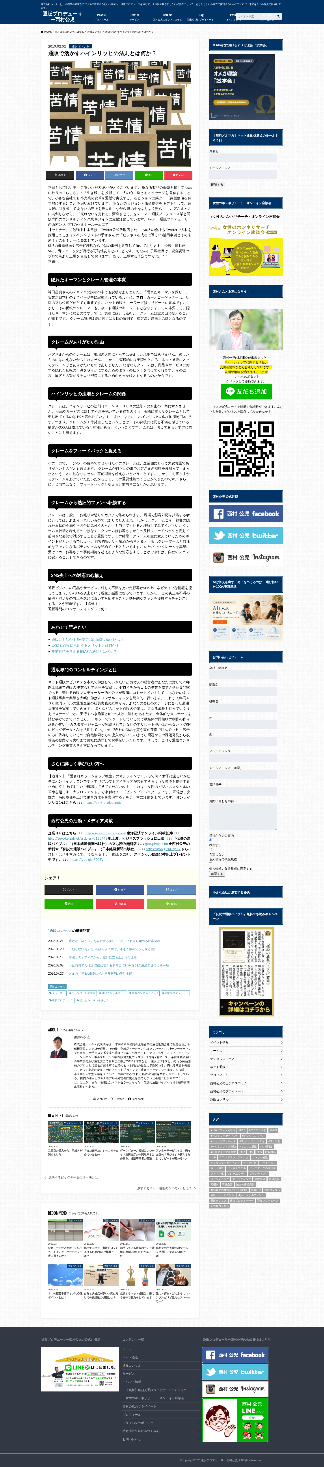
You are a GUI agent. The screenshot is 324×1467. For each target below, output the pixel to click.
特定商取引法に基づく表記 (141, 1431)
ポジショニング (219, 1179)
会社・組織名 (218, 668)
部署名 (213, 684)
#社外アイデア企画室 (223, 1152)
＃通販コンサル (219, 1206)
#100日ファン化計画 (222, 1130)
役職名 (213, 701)
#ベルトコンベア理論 (223, 1146)
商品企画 (227, 1184)
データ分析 (249, 1162)
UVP (213, 1157)
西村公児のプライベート (200, 16)
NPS (259, 1152)
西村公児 (82, 1037)
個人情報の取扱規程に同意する (230, 868)
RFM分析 (270, 1152)
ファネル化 (217, 1173)
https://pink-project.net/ (103, 802)
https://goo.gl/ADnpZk (163, 849)
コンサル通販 (260, 1157)
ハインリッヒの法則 (83, 993)
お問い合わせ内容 (221, 801)
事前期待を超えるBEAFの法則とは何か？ (84, 651)
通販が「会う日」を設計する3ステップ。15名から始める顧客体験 (114, 941)
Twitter (119, 1099)
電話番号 (215, 784)
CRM (242, 1152)
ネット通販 (217, 1067)
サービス (135, 16)
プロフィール (101, 16)
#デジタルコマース (253, 1135)
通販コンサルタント (114, 993)
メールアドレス (220, 168)
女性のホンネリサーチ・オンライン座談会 (155, 1398)
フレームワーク (236, 1173)
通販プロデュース (62, 1000)
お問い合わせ (266, 16)
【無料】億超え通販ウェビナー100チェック (156, 1390)
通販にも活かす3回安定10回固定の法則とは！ (88, 639)
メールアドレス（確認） (226, 768)
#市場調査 (266, 1146)
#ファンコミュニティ (252, 1141)
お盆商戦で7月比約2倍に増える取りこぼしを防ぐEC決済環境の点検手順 (119, 965)
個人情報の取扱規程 (223, 859)
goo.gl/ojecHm (156, 843)
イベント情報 (233, 16)
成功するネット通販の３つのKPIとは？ (164, 1188)
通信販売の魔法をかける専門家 (229, 1190)
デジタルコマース (222, 1059)
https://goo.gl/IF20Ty (87, 859)
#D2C (242, 1130)
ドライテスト (268, 1162)
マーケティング (242, 1179)
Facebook (138, 1099)
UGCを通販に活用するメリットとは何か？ (85, 645)
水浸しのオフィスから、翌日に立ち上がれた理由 (103, 957)
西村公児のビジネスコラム (167, 16)
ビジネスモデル (236, 1168)
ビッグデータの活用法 (262, 1168)
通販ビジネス (218, 1200)
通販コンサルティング (145, 993)
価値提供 (274, 1179)
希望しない (217, 854)
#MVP (273, 1130)
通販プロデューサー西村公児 (219, 1460)
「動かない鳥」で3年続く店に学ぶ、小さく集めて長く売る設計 (113, 949)
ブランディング (258, 1173)
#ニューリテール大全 (223, 1141)
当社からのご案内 (221, 835)
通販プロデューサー (176, 993)
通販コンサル (60, 930)
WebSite (102, 1099)
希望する (215, 845)
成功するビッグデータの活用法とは (73, 1177)
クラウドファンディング (233, 1157)
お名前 (213, 151)
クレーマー (58, 993)
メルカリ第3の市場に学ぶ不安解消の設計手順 (100, 973)
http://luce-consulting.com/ (105, 833)
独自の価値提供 (245, 1184)
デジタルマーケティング (225, 1162)
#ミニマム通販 (248, 1146)
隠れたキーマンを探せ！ (94, 1000)
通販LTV (256, 1190)
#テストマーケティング (224, 1135)
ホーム (127, 1349)
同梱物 (214, 1184)
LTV (251, 1152)
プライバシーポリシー (138, 1423)
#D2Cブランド (257, 1130)
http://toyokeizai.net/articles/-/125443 (77, 838)
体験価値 (260, 1179)
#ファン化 (274, 1141)
